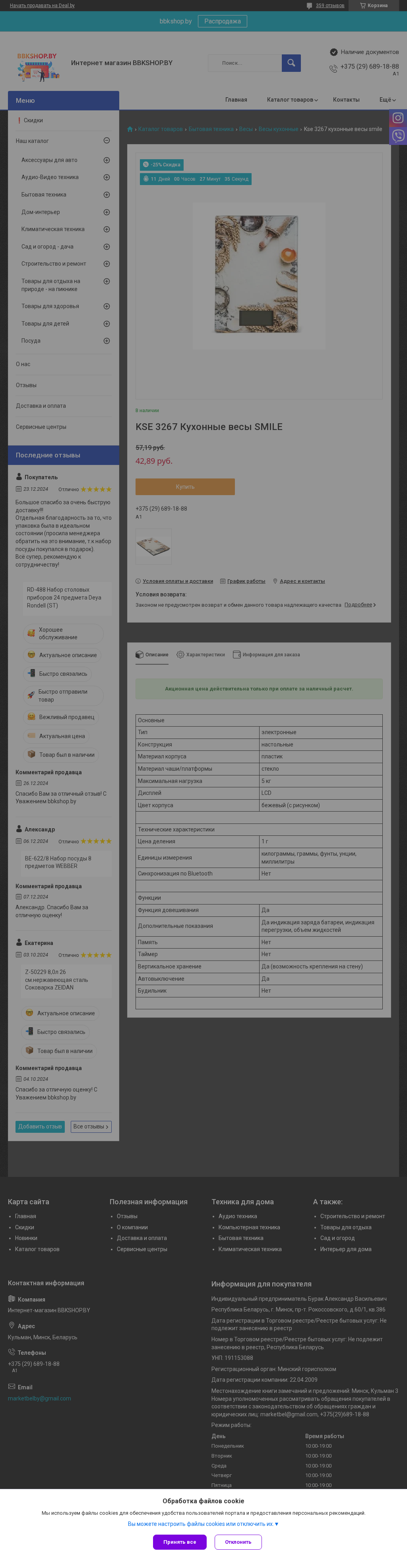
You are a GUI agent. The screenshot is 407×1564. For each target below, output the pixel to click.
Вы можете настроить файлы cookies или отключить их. (201, 1524)
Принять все (179, 1542)
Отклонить (238, 1542)
